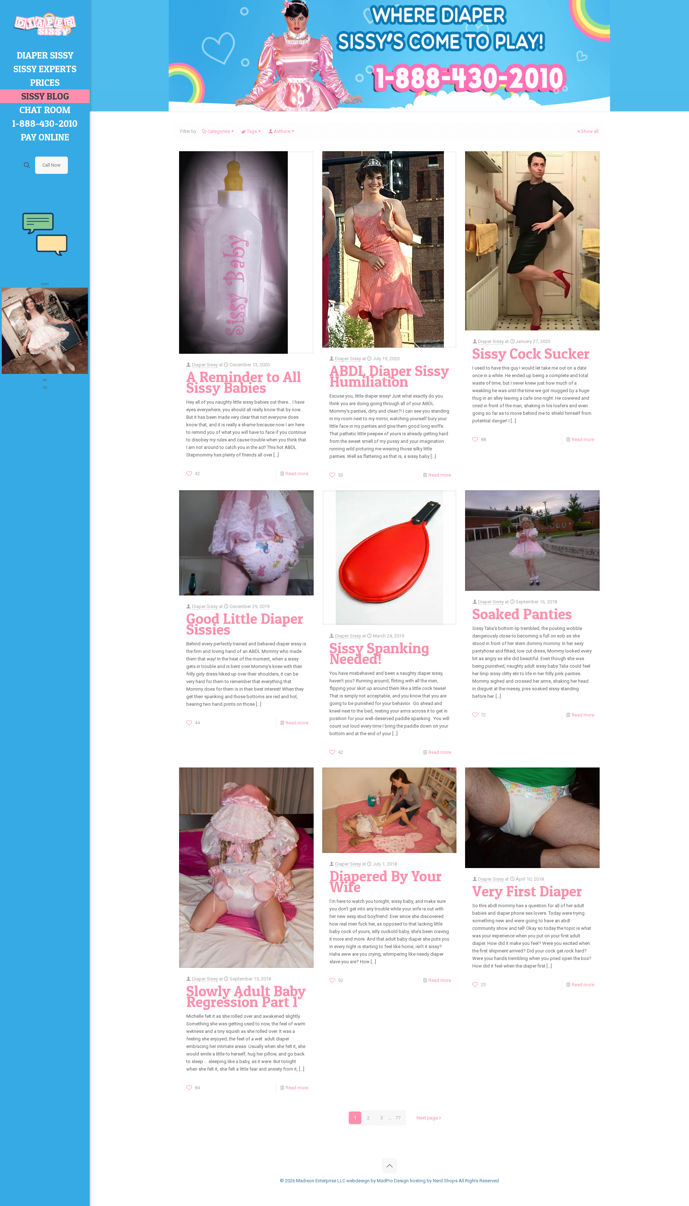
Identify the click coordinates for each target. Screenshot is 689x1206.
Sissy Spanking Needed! (379, 653)
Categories (218, 131)
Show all (590, 131)
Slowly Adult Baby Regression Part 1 (246, 996)
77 (397, 1118)
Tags (252, 131)
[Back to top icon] (389, 1165)
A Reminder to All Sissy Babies (243, 382)
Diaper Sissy (205, 364)
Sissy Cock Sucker (531, 353)
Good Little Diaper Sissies (244, 623)
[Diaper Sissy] (45, 24)
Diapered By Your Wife (385, 881)
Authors (282, 131)
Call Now (51, 165)
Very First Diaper (527, 891)
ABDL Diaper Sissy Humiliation (389, 376)
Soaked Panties (522, 614)
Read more (297, 473)
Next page (427, 1118)
